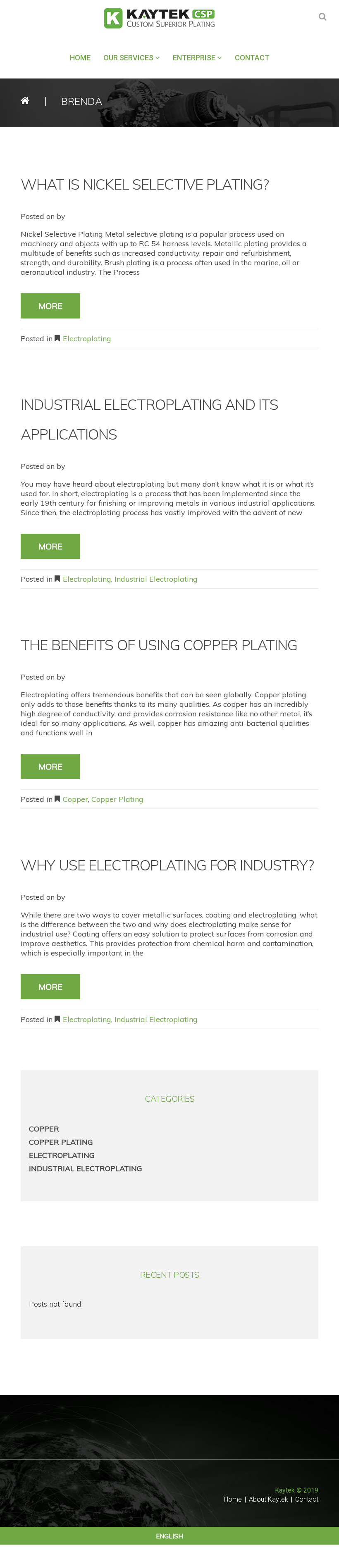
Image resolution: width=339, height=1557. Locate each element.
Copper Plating (117, 799)
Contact (252, 57)
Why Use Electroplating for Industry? (167, 865)
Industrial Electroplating (156, 579)
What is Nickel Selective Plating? (145, 184)
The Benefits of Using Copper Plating (159, 645)
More (50, 306)
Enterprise (194, 57)
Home (80, 57)
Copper (75, 799)
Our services (128, 57)
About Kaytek (268, 1499)
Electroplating (87, 338)
